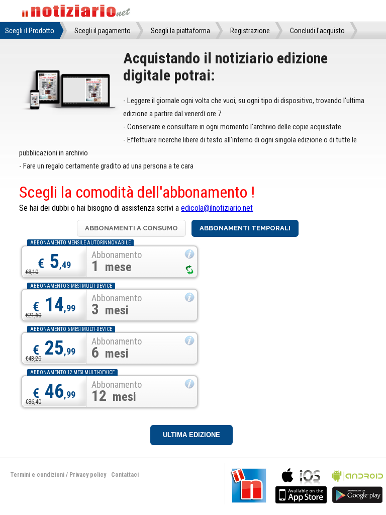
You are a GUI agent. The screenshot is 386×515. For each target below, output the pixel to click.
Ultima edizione (191, 435)
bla (301, 484)
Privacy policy (87, 474)
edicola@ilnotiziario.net (217, 208)
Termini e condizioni (37, 474)
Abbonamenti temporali (245, 228)
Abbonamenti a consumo (131, 228)
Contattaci (125, 474)
